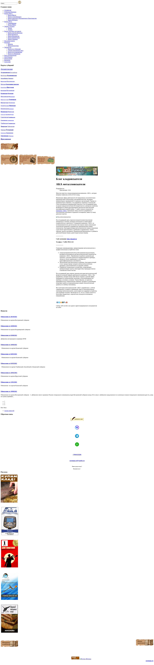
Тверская (4, 126)
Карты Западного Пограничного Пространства (22, 18)
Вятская (3, 84)
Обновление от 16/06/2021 (9, 344)
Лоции (10, 28)
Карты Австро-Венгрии (15, 33)
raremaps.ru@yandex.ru (77, 460)
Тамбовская (4, 123)
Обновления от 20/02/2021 (9, 372)
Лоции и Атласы (9, 26)
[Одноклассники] (61, 302)
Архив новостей (9, 410)
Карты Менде (12, 15)
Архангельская (7, 69)
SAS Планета (8, 57)
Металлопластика (13, 45)
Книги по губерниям (14, 49)
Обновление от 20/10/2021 (9, 316)
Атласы (10, 29)
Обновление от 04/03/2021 (9, 354)
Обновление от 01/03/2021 (9, 363)
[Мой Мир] (63, 302)
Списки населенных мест (15, 50)
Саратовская (4, 117)
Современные (12, 23)
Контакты (7, 60)
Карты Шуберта (13, 20)
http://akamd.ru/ (72, 239)
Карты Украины (13, 39)
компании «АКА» (61, 210)
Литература (7, 47)
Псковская (4, 111)
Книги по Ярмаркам (14, 54)
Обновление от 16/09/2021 (9, 326)
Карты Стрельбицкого (14, 17)
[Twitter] (59, 302)
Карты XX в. (8, 21)
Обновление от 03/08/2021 (9, 335)
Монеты (10, 44)
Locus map (7, 62)
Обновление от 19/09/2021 (9, 391)
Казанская (4, 93)
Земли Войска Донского (7, 78)
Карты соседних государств (12, 31)
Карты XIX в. (8, 13)
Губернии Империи (10, 12)
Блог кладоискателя (10, 55)
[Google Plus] (67, 302)
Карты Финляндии (13, 36)
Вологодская (4, 81)
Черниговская (3, 132)
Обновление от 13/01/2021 (9, 382)
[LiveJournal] (65, 302)
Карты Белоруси (13, 34)
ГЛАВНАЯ (7, 10)
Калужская (3, 90)
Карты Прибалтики (14, 37)
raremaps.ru (149, 661)
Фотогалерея (8, 58)
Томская (3, 130)
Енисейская (4, 87)
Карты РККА (12, 25)
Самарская (3, 114)
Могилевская (5, 96)
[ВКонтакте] (57, 302)
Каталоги (7, 42)
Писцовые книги (9, 41)
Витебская (4, 75)
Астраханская (5, 72)
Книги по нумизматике (15, 52)
